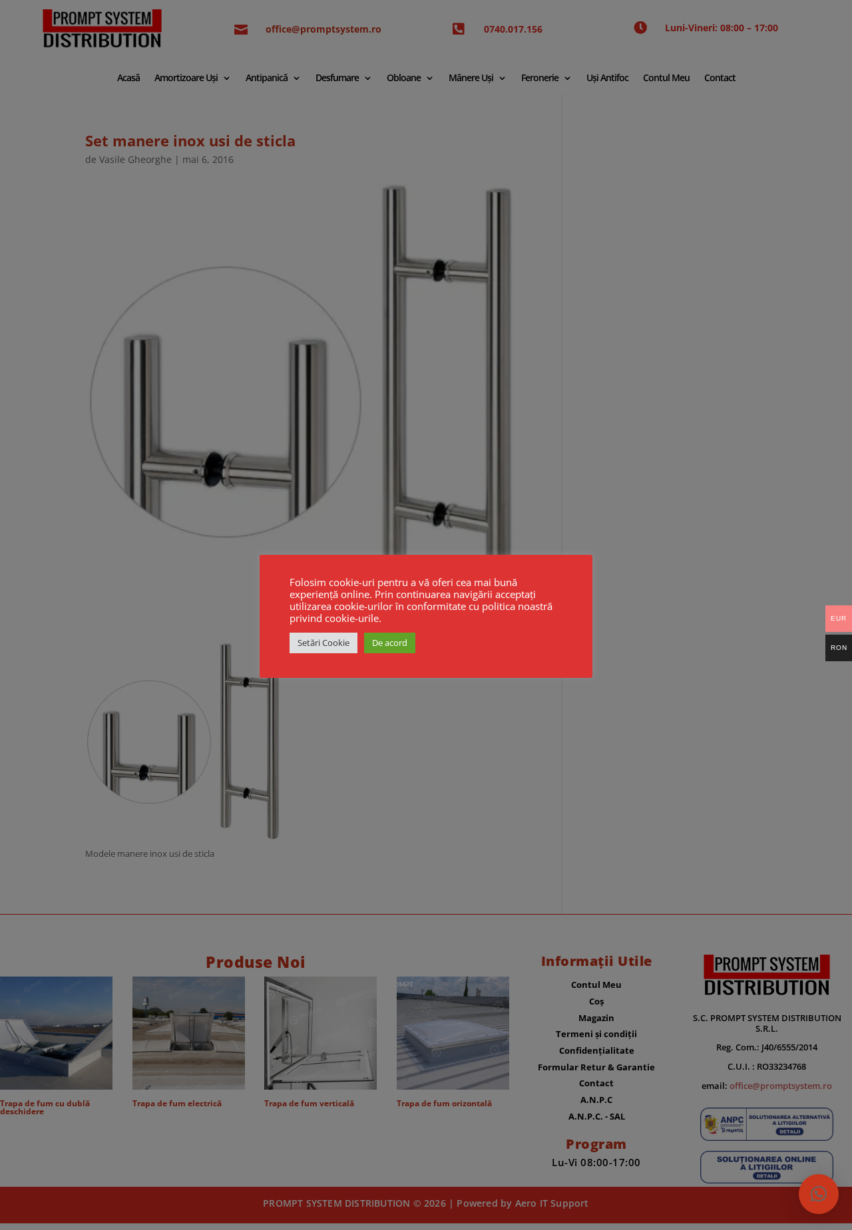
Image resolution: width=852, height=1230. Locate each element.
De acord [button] (389, 643)
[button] (819, 1194)
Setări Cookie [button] (323, 643)
